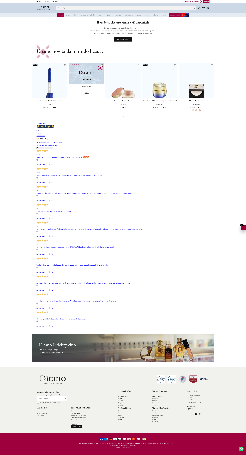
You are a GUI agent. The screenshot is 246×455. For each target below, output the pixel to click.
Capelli (147, 15)
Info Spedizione (75, 413)
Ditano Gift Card (86, 86)
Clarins (154, 405)
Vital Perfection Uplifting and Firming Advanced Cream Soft (160, 100)
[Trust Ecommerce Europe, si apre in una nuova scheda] (161, 379)
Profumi (74, 15)
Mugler (154, 419)
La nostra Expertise (42, 413)
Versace (120, 422)
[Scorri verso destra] (127, 116)
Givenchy (155, 417)
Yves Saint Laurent (123, 396)
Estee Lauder (156, 403)
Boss (119, 413)
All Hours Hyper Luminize (196, 100)
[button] (75, 15)
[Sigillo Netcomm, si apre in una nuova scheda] (182, 379)
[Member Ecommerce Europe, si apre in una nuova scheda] (171, 379)
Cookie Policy (132, 445)
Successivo (49, 148)
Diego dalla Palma (123, 403)
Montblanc (121, 417)
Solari (109, 15)
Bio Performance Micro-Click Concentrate (50, 100)
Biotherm (155, 398)
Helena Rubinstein (157, 396)
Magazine (206, 1)
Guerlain (120, 400)
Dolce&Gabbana (122, 394)
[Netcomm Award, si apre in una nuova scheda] (193, 379)
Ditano (170, 443)
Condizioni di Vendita (77, 411)
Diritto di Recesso (76, 426)
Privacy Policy (56, 402)
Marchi (164, 15)
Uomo (139, 15)
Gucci (154, 413)
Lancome (155, 410)
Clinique (120, 405)
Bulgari (120, 415)
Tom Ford (155, 422)
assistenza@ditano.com (193, 410)
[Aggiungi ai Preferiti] (65, 65)
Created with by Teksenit (123, 447)
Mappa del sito (75, 422)
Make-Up (118, 15)
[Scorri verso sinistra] (119, 116)
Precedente (40, 148)
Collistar (154, 394)
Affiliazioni (74, 424)
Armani (120, 398)
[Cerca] (194, 8)
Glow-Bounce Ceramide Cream (123, 100)
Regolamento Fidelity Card (78, 415)
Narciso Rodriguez (157, 415)
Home (101, 15)
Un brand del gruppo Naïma (191, 1)
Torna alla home (123, 39)
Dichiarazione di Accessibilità (79, 419)
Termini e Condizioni (115, 445)
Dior (119, 410)
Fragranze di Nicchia (88, 15)
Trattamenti (129, 15)
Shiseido (154, 400)
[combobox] (126, 8)
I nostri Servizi (40, 415)
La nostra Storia (41, 411)
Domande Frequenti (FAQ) (78, 417)
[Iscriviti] (65, 398)
